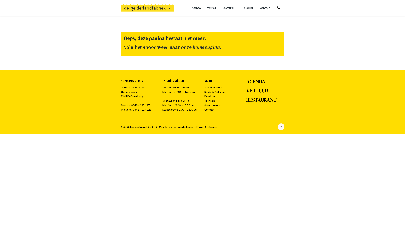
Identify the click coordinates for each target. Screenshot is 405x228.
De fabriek (210, 96)
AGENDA (255, 81)
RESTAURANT (261, 99)
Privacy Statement (207, 127)
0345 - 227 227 (140, 105)
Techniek (209, 100)
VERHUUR (257, 90)
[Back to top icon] (281, 126)
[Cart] (278, 8)
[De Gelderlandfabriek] (147, 8)
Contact (209, 109)
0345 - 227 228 (142, 109)
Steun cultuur (212, 105)
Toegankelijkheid (213, 87)
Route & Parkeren (214, 92)
